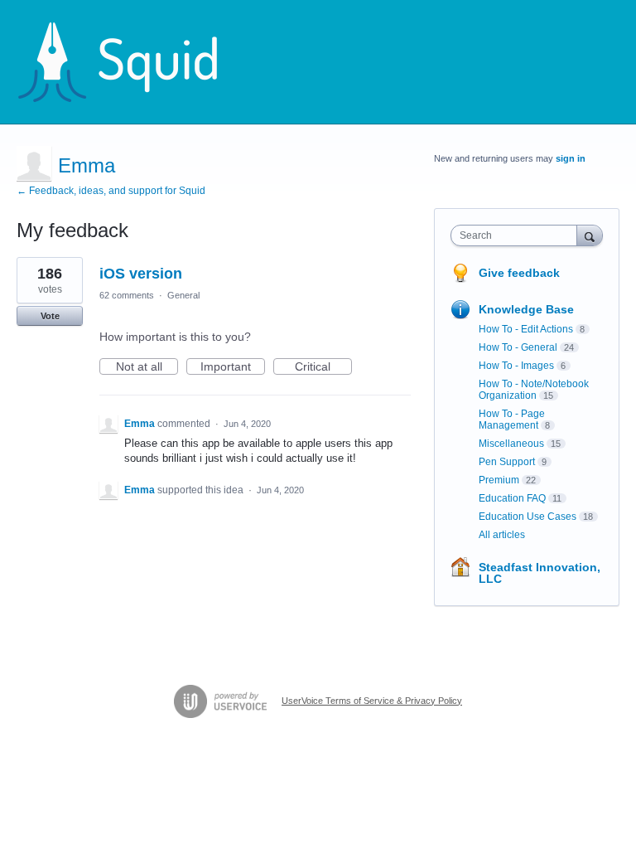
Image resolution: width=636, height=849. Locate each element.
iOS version (140, 273)
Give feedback (519, 272)
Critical (323, 367)
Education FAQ (512, 498)
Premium (499, 480)
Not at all (147, 367)
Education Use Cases (527, 516)
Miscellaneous (511, 443)
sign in (570, 158)
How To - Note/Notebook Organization (534, 389)
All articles (502, 535)
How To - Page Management (512, 419)
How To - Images (516, 365)
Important (232, 367)
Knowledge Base (526, 309)
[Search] (589, 235)
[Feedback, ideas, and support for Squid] (133, 62)
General (183, 295)
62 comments (126, 295)
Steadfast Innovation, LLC (539, 572)
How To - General (518, 347)
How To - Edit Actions (526, 329)
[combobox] (517, 235)
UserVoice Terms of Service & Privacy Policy (372, 701)
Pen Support (507, 462)
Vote (50, 316)
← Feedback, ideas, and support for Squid (111, 190)
